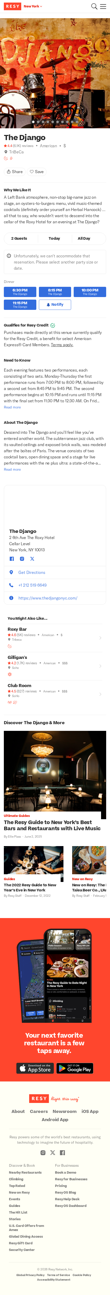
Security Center (22, 1250)
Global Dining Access (26, 1236)
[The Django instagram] (22, 559)
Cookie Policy (82, 1275)
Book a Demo (65, 1172)
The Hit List (18, 1212)
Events (14, 1199)
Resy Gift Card (20, 1243)
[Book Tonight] (6, 158)
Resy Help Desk (67, 1199)
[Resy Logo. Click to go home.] (13, 6)
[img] (6, 152)
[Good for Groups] (10, 702)
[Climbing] (11, 158)
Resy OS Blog (65, 1192)
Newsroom (64, 1112)
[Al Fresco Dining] (10, 674)
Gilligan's (17, 658)
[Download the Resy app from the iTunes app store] (35, 1068)
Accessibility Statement (53, 1280)
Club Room (19, 686)
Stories (15, 1219)
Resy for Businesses (71, 1179)
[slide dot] (33, 122)
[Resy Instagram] (43, 1152)
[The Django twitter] (32, 559)
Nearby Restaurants (25, 1172)
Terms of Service (58, 1275)
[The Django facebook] (11, 559)
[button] (94, 6)
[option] (55, 73)
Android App (55, 1120)
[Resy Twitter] (52, 1152)
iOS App (90, 1112)
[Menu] (101, 6)
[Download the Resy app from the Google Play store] (75, 1068)
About (18, 1112)
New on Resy (19, 1192)
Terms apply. (62, 344)
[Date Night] (15, 702)
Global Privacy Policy (30, 1275)
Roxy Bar (17, 629)
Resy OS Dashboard (70, 1206)
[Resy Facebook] (62, 1152)
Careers (39, 1112)
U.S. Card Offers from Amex (26, 1228)
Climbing (16, 1179)
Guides (14, 1206)
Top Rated (17, 1186)
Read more (12, 407)
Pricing (61, 1186)
